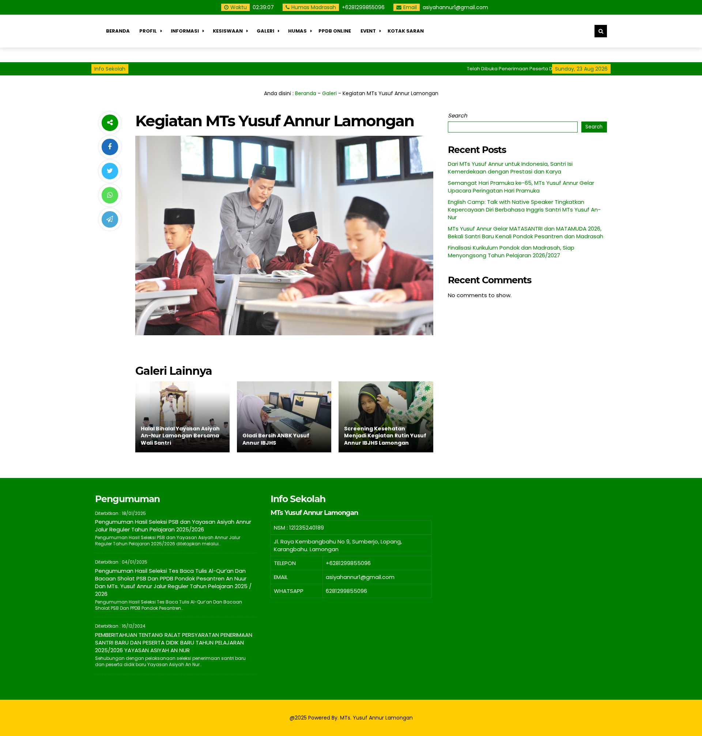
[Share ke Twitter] (109, 171)
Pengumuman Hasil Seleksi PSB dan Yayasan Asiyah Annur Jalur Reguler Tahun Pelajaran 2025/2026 (173, 525)
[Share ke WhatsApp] (109, 195)
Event (368, 30)
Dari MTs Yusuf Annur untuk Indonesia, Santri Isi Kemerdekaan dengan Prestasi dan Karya (510, 167)
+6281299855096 (363, 7)
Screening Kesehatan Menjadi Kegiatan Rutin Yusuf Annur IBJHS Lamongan (385, 436)
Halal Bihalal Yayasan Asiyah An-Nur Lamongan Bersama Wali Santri (180, 436)
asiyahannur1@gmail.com (455, 7)
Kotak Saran (406, 30)
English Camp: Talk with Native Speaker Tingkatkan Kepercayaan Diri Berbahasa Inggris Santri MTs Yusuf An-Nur (524, 209)
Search (457, 115)
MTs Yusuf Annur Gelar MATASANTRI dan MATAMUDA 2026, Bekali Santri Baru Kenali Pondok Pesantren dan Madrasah (525, 232)
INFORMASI (185, 30)
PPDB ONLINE (334, 30)
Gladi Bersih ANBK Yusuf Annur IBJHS (275, 439)
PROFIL (148, 30)
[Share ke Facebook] (109, 147)
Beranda (118, 30)
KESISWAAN (228, 30)
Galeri (265, 30)
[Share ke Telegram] (109, 219)
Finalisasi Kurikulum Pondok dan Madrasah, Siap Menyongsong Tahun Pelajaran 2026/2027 (511, 251)
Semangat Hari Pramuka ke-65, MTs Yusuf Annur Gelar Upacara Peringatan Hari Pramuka (521, 186)
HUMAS (297, 30)
